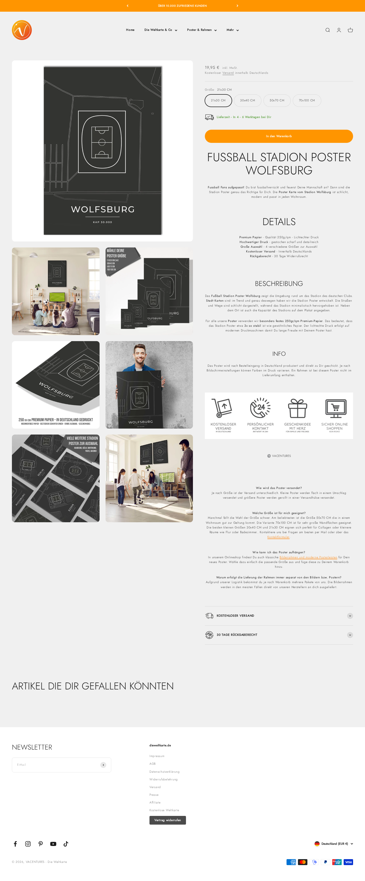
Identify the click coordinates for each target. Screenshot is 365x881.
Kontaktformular (278, 537)
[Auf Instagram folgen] (28, 844)
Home (130, 30)
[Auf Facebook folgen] (15, 844)
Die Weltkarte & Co (158, 30)
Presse (153, 795)
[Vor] (237, 5)
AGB (152, 763)
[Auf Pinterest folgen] (40, 844)
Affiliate (154, 802)
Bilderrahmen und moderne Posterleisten (308, 557)
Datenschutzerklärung (164, 771)
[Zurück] (127, 5)
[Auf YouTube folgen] (53, 844)
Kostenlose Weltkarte (164, 810)
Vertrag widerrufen (167, 820)
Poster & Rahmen (199, 30)
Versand (228, 73)
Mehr (230, 30)
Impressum (156, 756)
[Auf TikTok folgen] (66, 844)
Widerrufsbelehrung (163, 779)
